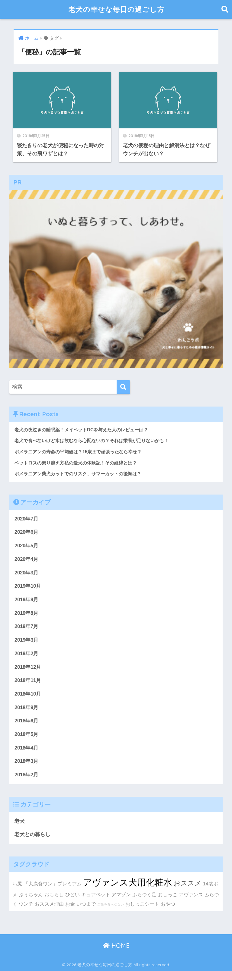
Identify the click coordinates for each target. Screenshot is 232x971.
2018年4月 (26, 748)
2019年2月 (26, 653)
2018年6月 (26, 721)
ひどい (72, 894)
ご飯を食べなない (110, 904)
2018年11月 (27, 680)
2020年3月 (26, 573)
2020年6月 (26, 532)
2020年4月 (26, 559)
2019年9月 (26, 599)
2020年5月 (26, 545)
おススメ (187, 883)
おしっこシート (142, 904)
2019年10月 (27, 586)
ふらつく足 (144, 894)
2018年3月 (26, 761)
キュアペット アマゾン (106, 894)
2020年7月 (26, 519)
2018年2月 (26, 775)
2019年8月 (26, 613)
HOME (120, 945)
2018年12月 (27, 667)
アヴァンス (191, 894)
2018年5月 (26, 734)
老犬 (19, 821)
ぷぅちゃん (31, 894)
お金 (70, 904)
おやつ (168, 904)
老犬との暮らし (32, 834)
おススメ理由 (49, 904)
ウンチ (26, 904)
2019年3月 (26, 640)
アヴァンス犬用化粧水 (127, 882)
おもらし (54, 894)
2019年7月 (26, 626)
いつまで (86, 904)
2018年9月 (26, 707)
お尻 (17, 883)
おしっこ (167, 894)
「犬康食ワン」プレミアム (53, 883)
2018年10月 (27, 694)
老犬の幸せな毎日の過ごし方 (117, 9)
